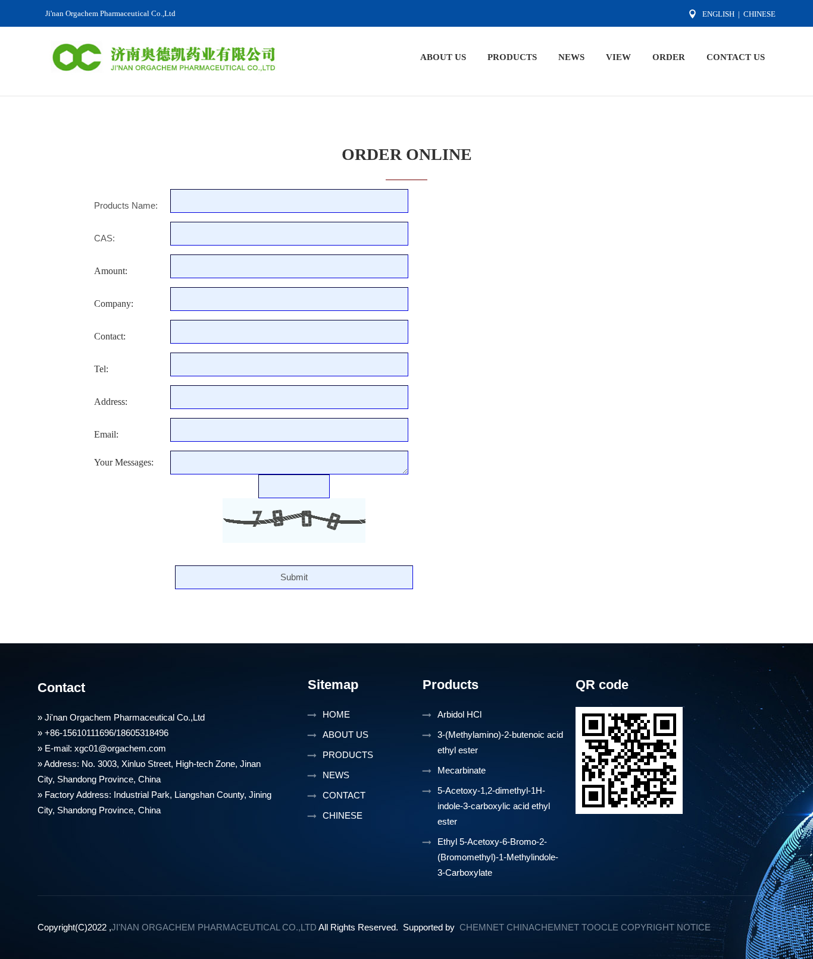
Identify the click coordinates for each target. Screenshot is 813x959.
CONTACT (344, 795)
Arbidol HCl (459, 714)
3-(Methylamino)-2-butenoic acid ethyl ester (500, 742)
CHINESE (342, 815)
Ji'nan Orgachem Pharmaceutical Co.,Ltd (110, 13)
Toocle (599, 927)
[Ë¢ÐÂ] (294, 520)
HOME (336, 714)
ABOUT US (443, 57)
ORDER (668, 57)
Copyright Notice (666, 927)
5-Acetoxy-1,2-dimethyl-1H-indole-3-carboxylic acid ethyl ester (493, 805)
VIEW (618, 57)
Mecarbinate (461, 770)
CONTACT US (735, 57)
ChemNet (481, 927)
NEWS (571, 57)
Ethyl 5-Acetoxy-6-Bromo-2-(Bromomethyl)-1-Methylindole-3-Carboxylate (497, 857)
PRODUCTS (512, 57)
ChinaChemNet (542, 927)
